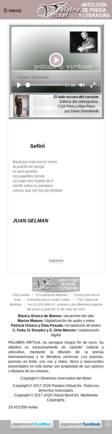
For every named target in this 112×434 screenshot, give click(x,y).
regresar (56, 260)
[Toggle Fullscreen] (93, 85)
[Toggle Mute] (82, 85)
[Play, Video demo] (19, 85)
